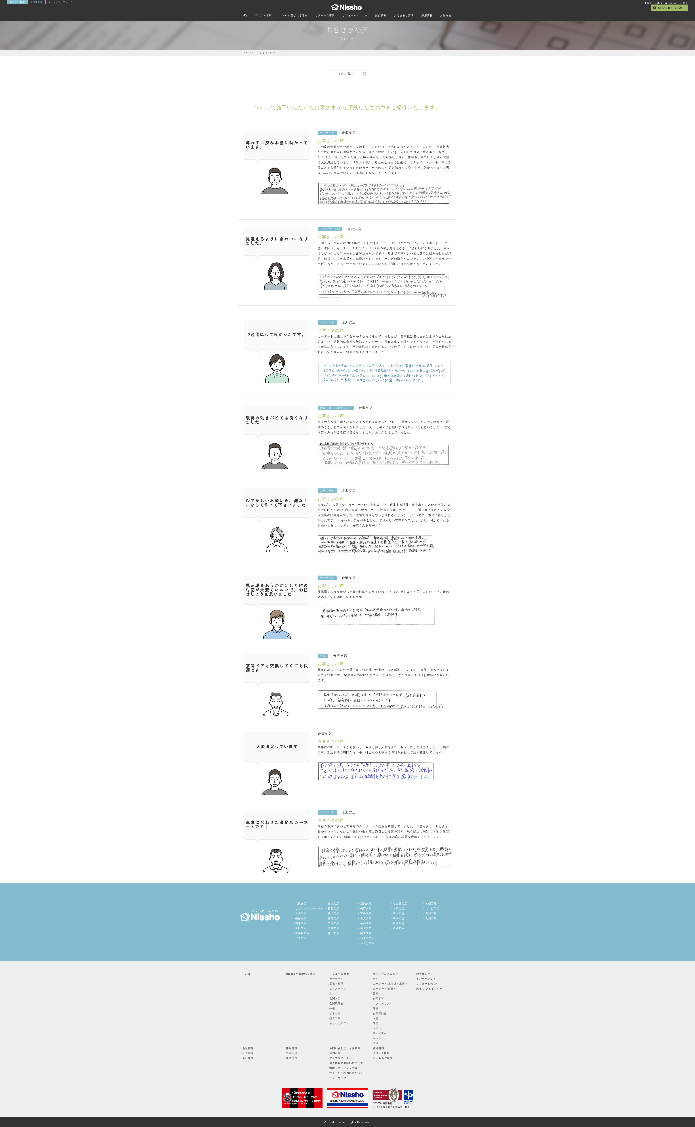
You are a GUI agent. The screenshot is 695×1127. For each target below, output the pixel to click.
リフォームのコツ (427, 983)
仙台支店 (333, 928)
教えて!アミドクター (429, 988)
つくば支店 (367, 943)
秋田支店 (333, 913)
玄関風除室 (336, 1003)
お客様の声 (423, 973)
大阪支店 (398, 908)
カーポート (336, 978)
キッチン (378, 1038)
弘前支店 (333, 908)
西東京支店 (367, 938)
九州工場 (431, 918)
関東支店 (366, 933)
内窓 (375, 1018)
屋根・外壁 (336, 983)
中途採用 (291, 1053)
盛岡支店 (333, 918)
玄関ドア (335, 998)
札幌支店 (300, 903)
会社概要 (248, 1058)
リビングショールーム (309, 908)
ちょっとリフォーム (342, 1023)
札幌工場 (431, 903)
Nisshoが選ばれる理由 (293, 15)
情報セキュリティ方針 (343, 1068)
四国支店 (398, 913)
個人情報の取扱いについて (346, 1063)
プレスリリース (339, 1058)
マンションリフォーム (60, 2)
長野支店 (366, 908)
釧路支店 (300, 923)
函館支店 (300, 918)
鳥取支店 (398, 918)
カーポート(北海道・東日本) (391, 983)
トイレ (377, 1028)
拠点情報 (380, 15)
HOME (247, 973)
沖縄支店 (398, 928)
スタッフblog (654, 3)
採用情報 (427, 15)
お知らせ (445, 15)
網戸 (375, 978)
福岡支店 (398, 923)
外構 (332, 1008)
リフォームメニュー (355, 15)
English (673, 3)
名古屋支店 (400, 903)
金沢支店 (366, 918)
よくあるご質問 (404, 15)
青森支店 (333, 903)
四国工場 (431, 913)
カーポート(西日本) (385, 988)
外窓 (375, 1023)
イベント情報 (262, 15)
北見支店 (300, 938)
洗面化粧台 (380, 1033)
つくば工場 (433, 908)
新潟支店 (366, 903)
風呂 (375, 1043)
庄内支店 (333, 923)
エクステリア (337, 988)
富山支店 (366, 913)
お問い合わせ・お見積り (671, 7)
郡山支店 (333, 933)
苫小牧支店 (302, 933)
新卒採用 (291, 1058)
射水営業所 (367, 928)
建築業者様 (36, 2)
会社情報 (248, 1048)
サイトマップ (337, 1078)
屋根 (375, 993)
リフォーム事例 (325, 15)
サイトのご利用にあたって (346, 1072)
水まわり (335, 1013)
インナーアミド (426, 978)
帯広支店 (300, 928)
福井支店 (366, 923)
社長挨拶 (248, 1053)
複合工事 (335, 1018)
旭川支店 (300, 913)
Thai (685, 3)
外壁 (375, 1008)
